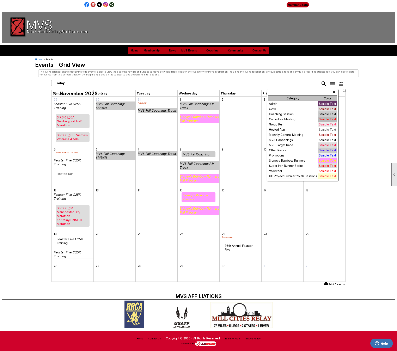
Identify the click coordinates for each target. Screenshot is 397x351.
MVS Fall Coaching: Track (157, 110)
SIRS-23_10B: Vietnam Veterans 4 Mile (72, 137)
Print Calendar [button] (337, 284)
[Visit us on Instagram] (105, 4)
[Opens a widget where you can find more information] (381, 344)
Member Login (298, 4)
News (172, 50)
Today (60, 83)
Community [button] (235, 50)
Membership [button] (152, 50)
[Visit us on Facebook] (87, 4)
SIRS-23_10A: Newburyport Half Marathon (69, 121)
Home (134, 50)
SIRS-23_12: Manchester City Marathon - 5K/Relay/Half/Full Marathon (69, 216)
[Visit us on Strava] (99, 4)
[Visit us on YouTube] (93, 4)
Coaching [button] (212, 50)
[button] (341, 83)
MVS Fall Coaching (196, 154)
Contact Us (259, 50)
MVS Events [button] (189, 50)
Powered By (188, 343)
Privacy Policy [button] (253, 338)
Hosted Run (65, 174)
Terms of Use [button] (232, 338)
